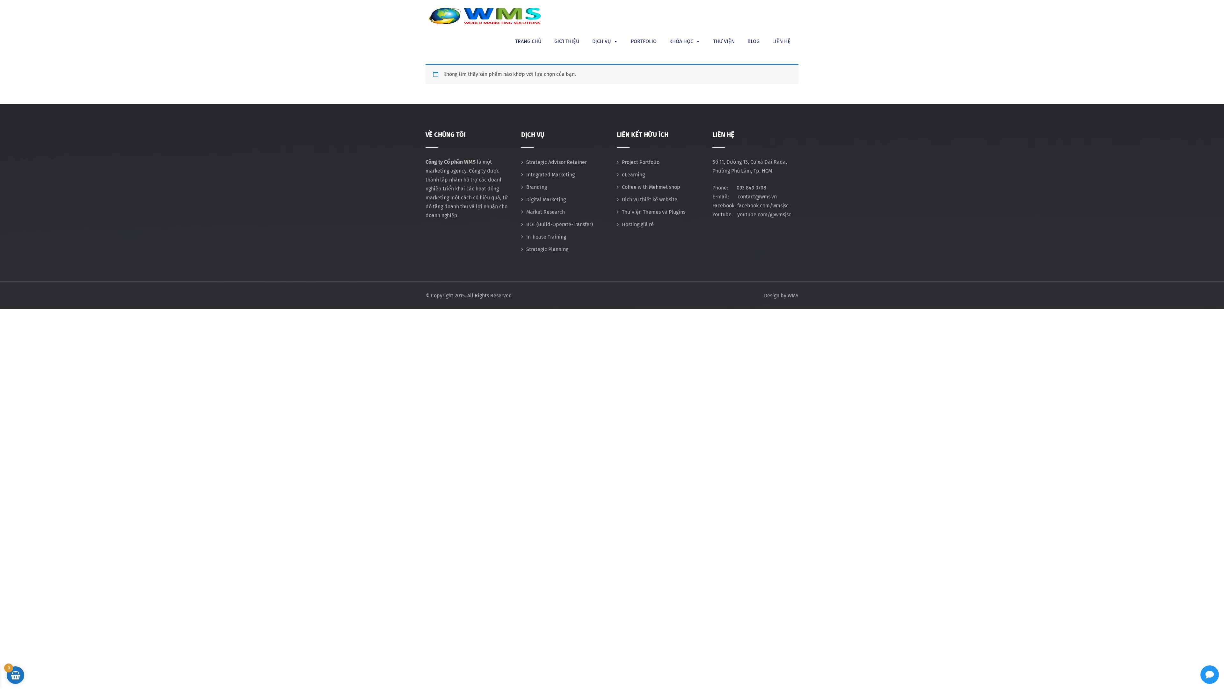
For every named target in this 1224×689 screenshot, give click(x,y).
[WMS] (484, 16)
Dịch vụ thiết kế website (649, 199)
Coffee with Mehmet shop (651, 187)
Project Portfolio (640, 162)
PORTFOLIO (644, 41)
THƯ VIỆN (724, 41)
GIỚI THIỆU (566, 41)
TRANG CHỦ (528, 41)
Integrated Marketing (550, 175)
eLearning (633, 175)
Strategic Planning (547, 249)
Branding (536, 187)
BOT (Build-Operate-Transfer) (559, 224)
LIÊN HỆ (781, 41)
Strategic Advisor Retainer (556, 162)
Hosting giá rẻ (638, 224)
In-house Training (546, 237)
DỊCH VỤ (601, 41)
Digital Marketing (546, 199)
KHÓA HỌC (681, 41)
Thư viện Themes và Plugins (653, 212)
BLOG (753, 41)
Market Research (545, 212)
